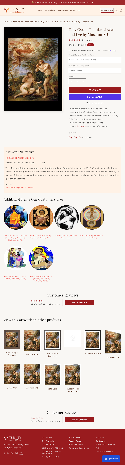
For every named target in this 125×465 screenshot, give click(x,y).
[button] (50, 10)
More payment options (95, 103)
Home (7, 22)
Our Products (48, 444)
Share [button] (74, 133)
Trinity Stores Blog (50, 457)
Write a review (79, 302)
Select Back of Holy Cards (79, 66)
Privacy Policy (75, 437)
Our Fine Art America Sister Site (51, 452)
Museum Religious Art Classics (19, 187)
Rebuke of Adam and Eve (24, 22)
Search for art (107, 10)
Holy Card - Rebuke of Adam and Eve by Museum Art (66, 22)
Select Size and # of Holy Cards (81, 55)
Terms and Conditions (79, 448)
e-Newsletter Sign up (105, 444)
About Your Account (105, 452)
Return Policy (75, 441)
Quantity (72, 76)
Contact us (101, 441)
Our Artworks (48, 441)
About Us (100, 437)
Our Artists (47, 437)
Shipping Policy (76, 444)
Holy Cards (80, 126)
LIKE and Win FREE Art (52, 448)
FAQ (97, 448)
